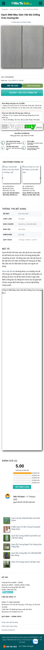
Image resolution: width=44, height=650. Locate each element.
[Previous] (2, 182)
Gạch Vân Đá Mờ (15, 9)
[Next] (40, 182)
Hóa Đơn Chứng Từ (8, 630)
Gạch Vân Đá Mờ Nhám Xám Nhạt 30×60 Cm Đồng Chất (11, 194)
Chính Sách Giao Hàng (9, 626)
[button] (3, 3)
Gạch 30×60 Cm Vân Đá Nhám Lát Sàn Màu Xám (31, 194)
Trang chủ (5, 9)
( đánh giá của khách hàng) (21, 22)
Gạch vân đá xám (8, 271)
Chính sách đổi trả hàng (10, 622)
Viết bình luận (22, 487)
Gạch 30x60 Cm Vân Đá (30, 9)
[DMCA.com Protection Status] (7, 592)
